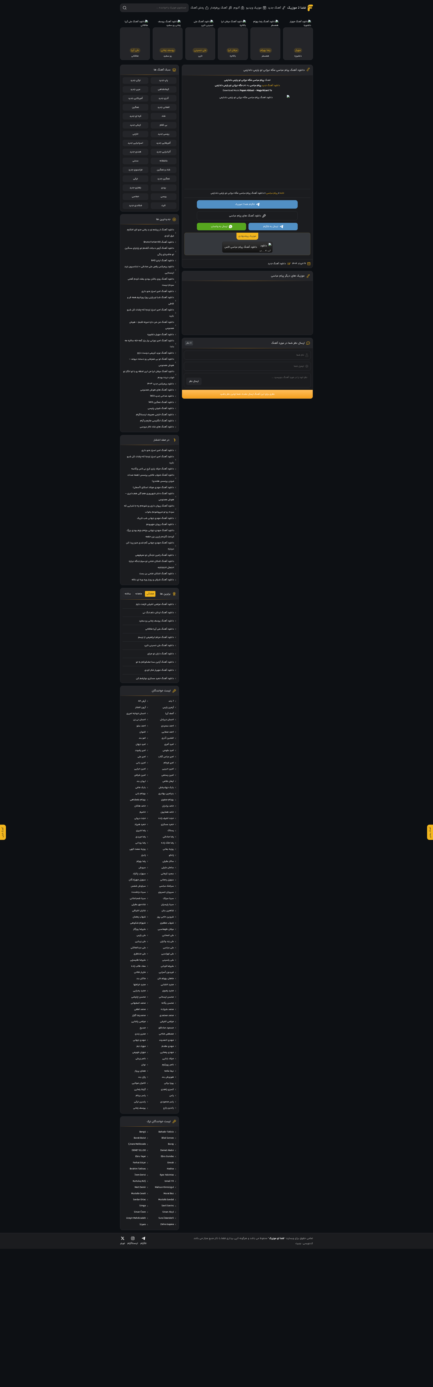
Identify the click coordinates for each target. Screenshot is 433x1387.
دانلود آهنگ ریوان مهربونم (160, 524)
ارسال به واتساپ (219, 226)
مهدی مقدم (168, 1046)
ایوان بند (141, 781)
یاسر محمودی (167, 1102)
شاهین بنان (168, 911)
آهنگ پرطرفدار (218, 8)
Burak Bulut (140, 1138)
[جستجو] (124, 7)
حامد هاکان (140, 806)
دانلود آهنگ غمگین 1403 (161, 402)
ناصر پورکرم (168, 1065)
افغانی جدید (163, 107)
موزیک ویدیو (254, 8)
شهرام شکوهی (138, 923)
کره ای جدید (135, 116)
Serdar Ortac (139, 1200)
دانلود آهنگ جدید (271, 85)
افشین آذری (168, 738)
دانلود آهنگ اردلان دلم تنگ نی (158, 613)
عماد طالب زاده (138, 966)
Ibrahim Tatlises (138, 1169)
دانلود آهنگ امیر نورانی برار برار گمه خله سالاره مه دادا (149, 344)
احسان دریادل (167, 720)
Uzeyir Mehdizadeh (136, 1218)
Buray (171, 1144)
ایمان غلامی (168, 781)
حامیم (143, 812)
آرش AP (142, 701)
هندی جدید (135, 152)
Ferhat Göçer (139, 1163)
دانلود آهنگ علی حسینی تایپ (159, 645)
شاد (164, 116)
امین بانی (141, 763)
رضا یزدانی (140, 843)
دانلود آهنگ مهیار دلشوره (160, 334)
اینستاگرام (132, 1243)
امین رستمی (167, 775)
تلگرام (143, 1243)
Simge (142, 1206)
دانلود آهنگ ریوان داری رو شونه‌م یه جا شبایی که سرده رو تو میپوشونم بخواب (149, 509)
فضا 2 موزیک (296, 7)
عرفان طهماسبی (166, 929)
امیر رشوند (140, 750)
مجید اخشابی (167, 985)
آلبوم (236, 8)
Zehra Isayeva (167, 1224)
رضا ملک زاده (167, 843)
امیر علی (142, 757)
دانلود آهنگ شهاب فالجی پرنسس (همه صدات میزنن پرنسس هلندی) (150, 478)
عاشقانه (163, 161)
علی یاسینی (168, 960)
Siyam (143, 1224)
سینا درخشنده (138, 892)
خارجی (135, 134)
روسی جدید (163, 134)
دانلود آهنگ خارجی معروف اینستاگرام (155, 415)
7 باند (171, 701)
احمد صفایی (168, 732)
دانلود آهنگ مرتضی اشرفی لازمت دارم (155, 604)
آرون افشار (140, 707)
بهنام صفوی (167, 800)
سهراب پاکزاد (139, 874)
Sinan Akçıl (168, 1212)
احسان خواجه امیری (136, 713)
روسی (164, 196)
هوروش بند (168, 1077)
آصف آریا (169, 713)
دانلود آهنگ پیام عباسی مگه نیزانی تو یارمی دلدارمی (274, 70)
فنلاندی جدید (135, 205)
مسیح (143, 1028)
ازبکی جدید (135, 125)
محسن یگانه (167, 1003)
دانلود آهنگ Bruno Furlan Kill (159, 242)
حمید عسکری (167, 824)
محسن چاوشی (138, 997)
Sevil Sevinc (168, 1206)
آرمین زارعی (168, 707)
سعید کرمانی (167, 874)
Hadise (170, 1169)
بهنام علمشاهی (138, 800)
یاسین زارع (168, 1108)
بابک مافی (140, 787)
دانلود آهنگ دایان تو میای (160, 654)
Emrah (170, 1163)
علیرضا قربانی (167, 966)
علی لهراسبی (167, 954)
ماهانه (138, 594)
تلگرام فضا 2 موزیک (245, 204)
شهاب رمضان (139, 917)
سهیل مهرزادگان (137, 880)
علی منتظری (140, 954)
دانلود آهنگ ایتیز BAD (162, 260)
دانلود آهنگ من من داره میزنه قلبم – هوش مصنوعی (151, 325)
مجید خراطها (139, 985)
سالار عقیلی (168, 861)
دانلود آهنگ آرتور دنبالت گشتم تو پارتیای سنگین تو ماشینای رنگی (149, 251)
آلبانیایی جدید (163, 152)
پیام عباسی (272, 193)
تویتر (122, 1243)
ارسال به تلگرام (270, 226)
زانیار (143, 855)
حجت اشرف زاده (166, 818)
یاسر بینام (141, 1095)
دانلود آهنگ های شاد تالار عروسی (157, 427)
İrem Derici (140, 1175)
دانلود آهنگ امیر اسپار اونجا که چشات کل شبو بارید (150, 313)
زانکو (171, 855)
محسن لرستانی (166, 997)
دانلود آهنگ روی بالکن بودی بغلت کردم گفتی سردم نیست (151, 282)
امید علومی (168, 750)
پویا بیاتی (169, 1083)
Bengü (142, 1132)
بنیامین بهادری (166, 794)
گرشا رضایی (140, 1089)
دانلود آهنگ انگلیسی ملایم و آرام (157, 421)
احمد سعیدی (167, 726)
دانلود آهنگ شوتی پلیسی (161, 408)
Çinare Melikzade (137, 1144)
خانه (282, 193)
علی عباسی (168, 948)
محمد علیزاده (167, 1009)
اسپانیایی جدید (135, 143)
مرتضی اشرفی (167, 1021)
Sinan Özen (140, 1212)
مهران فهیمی (139, 1052)
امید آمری (169, 744)
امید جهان (141, 744)
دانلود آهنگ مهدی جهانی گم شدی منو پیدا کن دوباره (150, 546)
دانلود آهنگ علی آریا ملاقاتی (159, 629)
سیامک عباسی (166, 886)
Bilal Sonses (168, 1138)
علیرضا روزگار (139, 929)
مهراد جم (141, 1046)
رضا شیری (141, 830)
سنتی (135, 161)
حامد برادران (168, 806)
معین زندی (140, 1034)
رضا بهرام (141, 861)
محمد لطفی (140, 1009)
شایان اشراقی (139, 911)
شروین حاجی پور (165, 917)
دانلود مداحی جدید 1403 (162, 396)
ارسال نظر (194, 381)
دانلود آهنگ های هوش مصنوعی (157, 390)
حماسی (135, 196)
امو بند (142, 738)
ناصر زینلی (140, 1059)
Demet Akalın (167, 1150)
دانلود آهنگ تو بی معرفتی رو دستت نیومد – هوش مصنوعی (151, 362)
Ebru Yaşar (140, 1156)
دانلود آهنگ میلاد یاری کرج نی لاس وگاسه (152, 469)
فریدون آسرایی (166, 972)
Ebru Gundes (167, 1156)
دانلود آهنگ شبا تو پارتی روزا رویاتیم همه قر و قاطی (150, 300)
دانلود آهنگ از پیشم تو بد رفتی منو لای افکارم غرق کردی (150, 233)
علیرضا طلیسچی (138, 960)
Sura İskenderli (166, 1218)
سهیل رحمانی (167, 880)
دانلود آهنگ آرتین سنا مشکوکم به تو (155, 662)
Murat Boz (169, 1193)
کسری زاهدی (167, 1089)
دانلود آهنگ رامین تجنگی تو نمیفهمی (154, 555)
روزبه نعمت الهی (137, 849)
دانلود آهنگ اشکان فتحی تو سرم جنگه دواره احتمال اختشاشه (151, 564)
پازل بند (142, 1077)
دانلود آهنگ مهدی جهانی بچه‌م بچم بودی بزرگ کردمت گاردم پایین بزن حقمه (150, 533)
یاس (171, 1095)
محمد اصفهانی (138, 1003)
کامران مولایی (139, 1083)
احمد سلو (141, 726)
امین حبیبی (168, 769)
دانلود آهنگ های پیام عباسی (245, 216)
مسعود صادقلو (166, 1028)
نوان (143, 1065)
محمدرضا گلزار (139, 1015)
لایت (163, 205)
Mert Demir (140, 1187)
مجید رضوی (168, 991)
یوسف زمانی (139, 1108)
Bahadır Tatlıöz (166, 1132)
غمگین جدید (163, 179)
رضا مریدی (140, 837)
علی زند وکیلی (167, 941)
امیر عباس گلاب (166, 757)
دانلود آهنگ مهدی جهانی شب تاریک (155, 518)
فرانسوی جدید (135, 170)
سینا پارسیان (167, 904)
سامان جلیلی (167, 868)
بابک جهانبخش (166, 787)
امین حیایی (140, 769)
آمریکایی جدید (135, 98)
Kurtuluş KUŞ (139, 1181)
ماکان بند (141, 978)
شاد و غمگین (163, 170)
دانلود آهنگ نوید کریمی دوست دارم (155, 353)
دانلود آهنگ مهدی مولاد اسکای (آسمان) (153, 487)
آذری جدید (163, 98)
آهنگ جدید (274, 8)
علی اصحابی (168, 935)
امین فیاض (140, 775)
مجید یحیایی (139, 991)
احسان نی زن (139, 720)
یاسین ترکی (140, 1102)
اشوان (142, 732)
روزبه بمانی (168, 849)
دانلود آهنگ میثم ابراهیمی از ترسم (156, 637)
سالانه (128, 594)
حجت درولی (140, 818)
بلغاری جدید (135, 188)
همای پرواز (140, 1071)
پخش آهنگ (197, 8)
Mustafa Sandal (166, 1200)
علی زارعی (141, 935)
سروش (142, 868)
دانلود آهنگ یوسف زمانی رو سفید (156, 621)
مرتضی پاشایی (138, 1021)
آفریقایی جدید (163, 143)
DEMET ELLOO (139, 1150)
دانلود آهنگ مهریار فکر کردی (159, 670)
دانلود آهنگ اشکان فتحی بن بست (156, 574)
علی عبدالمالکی (138, 948)
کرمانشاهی (163, 89)
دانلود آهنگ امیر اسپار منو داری (157, 291)
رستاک (170, 830)
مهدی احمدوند (166, 1040)
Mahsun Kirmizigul (164, 1187)
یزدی (163, 188)
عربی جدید (135, 89)
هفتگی (150, 594)
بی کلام (163, 125)
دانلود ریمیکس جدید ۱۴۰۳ (160, 384)
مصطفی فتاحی (166, 1034)
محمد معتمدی (166, 1015)
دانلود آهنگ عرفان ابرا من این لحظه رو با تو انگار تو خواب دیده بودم (148, 374)
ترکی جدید (135, 80)
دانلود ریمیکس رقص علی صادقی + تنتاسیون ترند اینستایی (149, 270)
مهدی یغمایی (167, 1052)
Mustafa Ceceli (138, 1193)
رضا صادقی (168, 837)
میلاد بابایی (168, 1059)
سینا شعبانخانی (138, 898)
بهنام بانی (140, 794)
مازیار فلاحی (140, 972)
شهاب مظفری (167, 923)
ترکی (135, 179)
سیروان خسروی (166, 892)
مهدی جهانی (139, 1040)
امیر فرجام (169, 763)
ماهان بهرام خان (165, 978)
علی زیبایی (140, 941)
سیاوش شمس (138, 886)
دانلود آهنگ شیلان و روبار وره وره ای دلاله (153, 580)
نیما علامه (169, 1071)
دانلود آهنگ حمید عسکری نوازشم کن (155, 678)
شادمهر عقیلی (138, 904)
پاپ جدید (163, 80)
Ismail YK (169, 1181)
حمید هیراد (140, 824)
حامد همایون (167, 812)
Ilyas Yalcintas (167, 1175)
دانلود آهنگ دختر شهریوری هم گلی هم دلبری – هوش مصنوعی (149, 497)
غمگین (135, 107)
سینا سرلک (168, 898)
